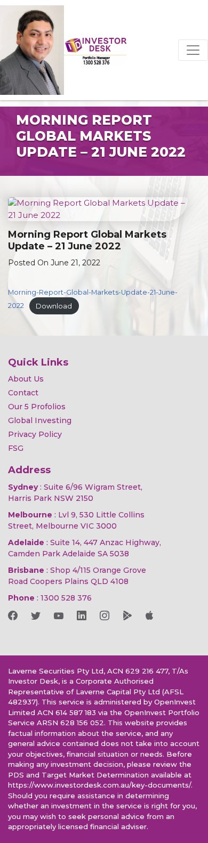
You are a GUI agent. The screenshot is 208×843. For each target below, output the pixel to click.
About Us (26, 379)
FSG (15, 448)
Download (54, 306)
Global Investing (39, 420)
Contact (23, 393)
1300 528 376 (66, 598)
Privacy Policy (35, 434)
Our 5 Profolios (37, 406)
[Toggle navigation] (193, 50)
